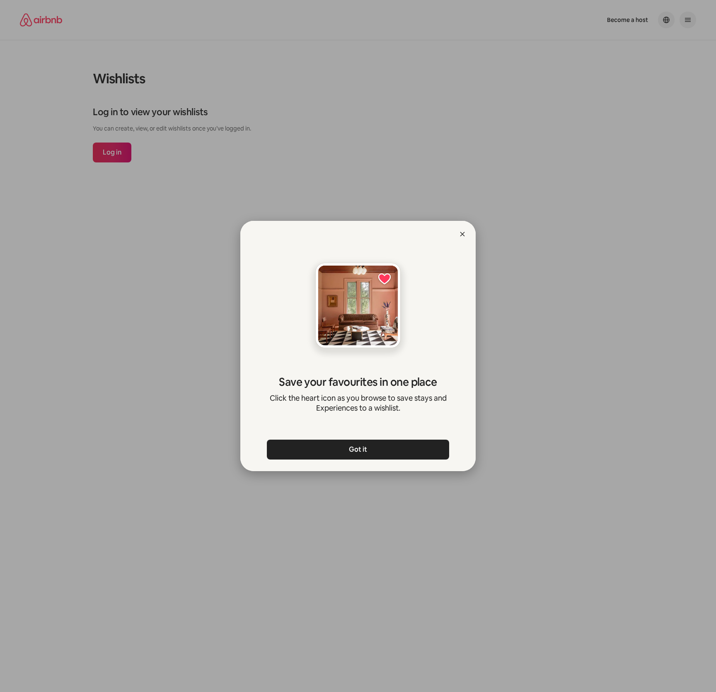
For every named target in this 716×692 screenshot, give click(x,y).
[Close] (462, 234)
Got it (358, 449)
